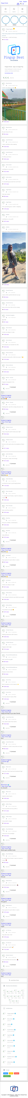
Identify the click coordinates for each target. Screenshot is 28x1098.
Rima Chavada (9, 491)
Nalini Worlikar (9, 454)
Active (11, 1073)
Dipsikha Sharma (11, 1056)
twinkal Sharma (9, 630)
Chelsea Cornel (9, 427)
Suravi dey (8, 679)
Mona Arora (4, 784)
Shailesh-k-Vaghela (10, 315)
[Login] (23, 3)
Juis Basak (8, 555)
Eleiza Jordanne (9, 352)
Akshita (7, 214)
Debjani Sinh (10, 1051)
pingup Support (9, 29)
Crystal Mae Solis (10, 717)
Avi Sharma (8, 930)
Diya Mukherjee (9, 829)
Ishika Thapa (9, 804)
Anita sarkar (9, 164)
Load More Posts (15, 980)
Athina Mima (9, 592)
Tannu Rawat (9, 327)
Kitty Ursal (8, 766)
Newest (5, 1073)
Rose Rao (8, 518)
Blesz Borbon (9, 83)
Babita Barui (9, 880)
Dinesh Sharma (9, 290)
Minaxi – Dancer (9, 377)
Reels (21, 1)
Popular (16, 1073)
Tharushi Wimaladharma (11, 655)
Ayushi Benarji (9, 139)
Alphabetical (7, 1076)
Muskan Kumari (9, 955)
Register (25, 1)
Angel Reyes (8, 189)
